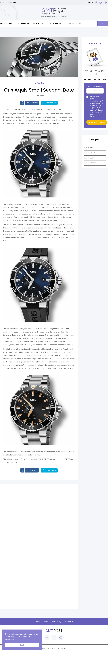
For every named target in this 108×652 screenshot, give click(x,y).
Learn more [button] (9, 639)
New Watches (90, 148)
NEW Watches (6, 23)
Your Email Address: (95, 87)
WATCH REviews (22, 23)
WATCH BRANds (56, 23)
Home (2, 3)
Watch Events (39, 23)
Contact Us (68, 622)
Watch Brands (90, 163)
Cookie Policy (56, 622)
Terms (45, 622)
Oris (4, 109)
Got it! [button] (22, 645)
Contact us (12, 3)
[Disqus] (39, 516)
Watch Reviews (90, 153)
